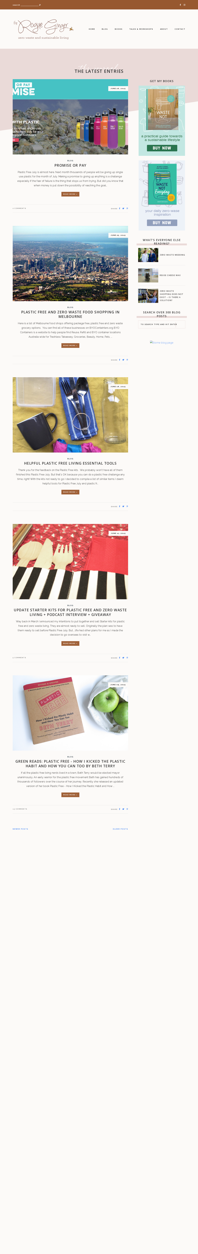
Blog (105, 29)
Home (92, 29)
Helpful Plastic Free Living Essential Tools (70, 463)
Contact (180, 29)
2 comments (19, 208)
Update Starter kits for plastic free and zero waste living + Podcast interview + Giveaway (70, 612)
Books (119, 29)
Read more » (70, 194)
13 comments (20, 809)
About (164, 29)
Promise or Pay (70, 165)
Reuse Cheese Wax (170, 275)
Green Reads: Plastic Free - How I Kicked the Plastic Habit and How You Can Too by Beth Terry (70, 763)
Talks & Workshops (141, 29)
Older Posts (120, 829)
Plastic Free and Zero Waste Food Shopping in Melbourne (70, 314)
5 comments (19, 657)
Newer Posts (20, 829)
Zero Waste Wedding (172, 255)
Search (16, 5)
